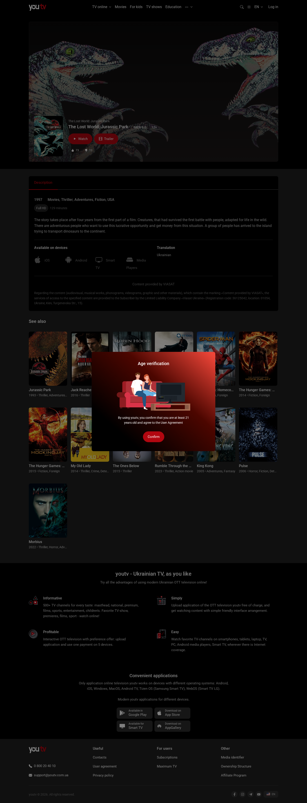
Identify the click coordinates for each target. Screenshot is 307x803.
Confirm (154, 437)
